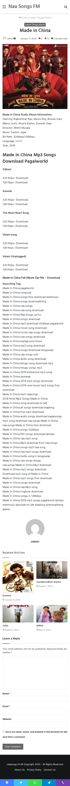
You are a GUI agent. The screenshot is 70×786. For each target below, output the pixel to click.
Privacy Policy (34, 769)
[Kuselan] (18, 576)
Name (7, 693)
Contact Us (50, 769)
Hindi (19, 141)
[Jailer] (18, 613)
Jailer (5, 626)
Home (24, 17)
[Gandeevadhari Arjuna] (51, 570)
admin (10, 38)
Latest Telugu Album (40, 17)
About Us (20, 769)
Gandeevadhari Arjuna (48, 582)
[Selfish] (51, 613)
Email (6, 706)
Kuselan (7, 596)
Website (7, 719)
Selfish (39, 626)
